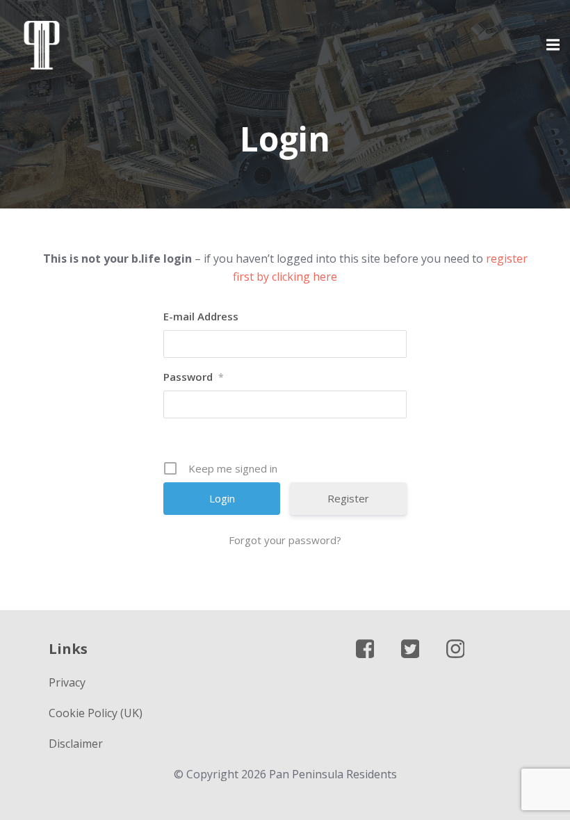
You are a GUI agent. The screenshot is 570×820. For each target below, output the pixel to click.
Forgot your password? (285, 540)
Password (193, 377)
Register (348, 498)
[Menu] (551, 45)
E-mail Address (200, 316)
